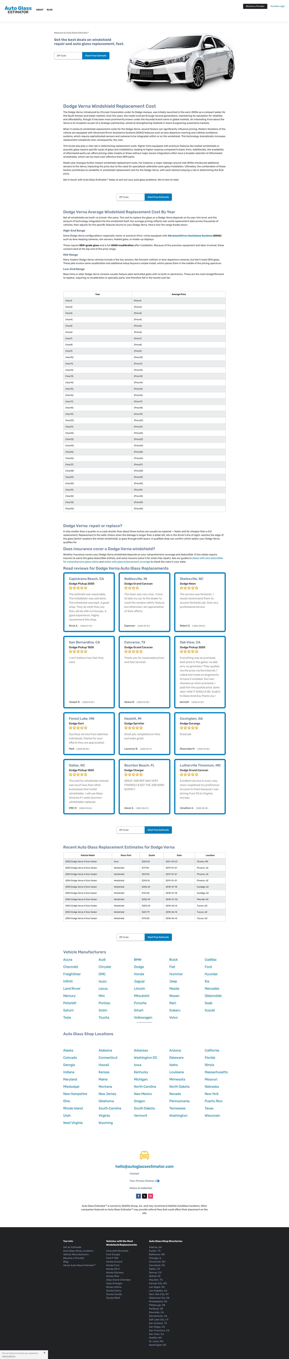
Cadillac (211, 960)
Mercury (69, 996)
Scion (103, 1010)
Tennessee (177, 1108)
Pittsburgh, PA (157, 1305)
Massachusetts (216, 1072)
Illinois (209, 1065)
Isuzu (103, 981)
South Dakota (144, 1108)
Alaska (68, 1050)
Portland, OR (156, 1308)
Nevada (175, 1094)
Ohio (66, 1101)
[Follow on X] (144, 1196)
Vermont (140, 1115)
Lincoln (139, 988)
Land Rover (71, 988)
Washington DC (145, 1058)
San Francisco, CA (159, 1330)
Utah (67, 1115)
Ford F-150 (112, 1258)
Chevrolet (70, 967)
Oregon (139, 1101)
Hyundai (211, 974)
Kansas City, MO (158, 1283)
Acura (67, 960)
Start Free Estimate (95, 55)
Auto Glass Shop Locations (78, 1250)
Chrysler (105, 967)
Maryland (70, 1079)
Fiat (172, 967)
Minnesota (177, 1079)
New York (212, 1094)
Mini (102, 996)
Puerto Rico (213, 1101)
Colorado (70, 1058)
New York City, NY (159, 1294)
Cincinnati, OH (157, 1261)
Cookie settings (8, 1356)
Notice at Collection (141, 1188)
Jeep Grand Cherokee (118, 1279)
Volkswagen (143, 1017)
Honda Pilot (112, 1276)
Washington (178, 1115)
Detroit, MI (154, 1276)
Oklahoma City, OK (159, 1297)
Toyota (104, 1017)
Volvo (173, 1017)
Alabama (105, 1050)
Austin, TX (154, 1250)
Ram (172, 1003)
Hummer (176, 974)
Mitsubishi (141, 996)
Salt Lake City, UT (158, 1319)
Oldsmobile (213, 996)
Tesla (67, 1017)
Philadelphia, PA (158, 1301)
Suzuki (210, 1010)
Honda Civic (113, 1265)
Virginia (104, 1115)
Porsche (140, 1003)
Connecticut (108, 1058)
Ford (208, 967)
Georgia (69, 1065)
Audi (102, 960)
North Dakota (179, 1087)
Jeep (173, 981)
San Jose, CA (156, 1334)
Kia (207, 981)
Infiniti (68, 981)
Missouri (211, 1079)
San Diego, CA (157, 1326)
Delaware (176, 1058)
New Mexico (143, 1094)
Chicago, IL (155, 1258)
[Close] (43, 1352)
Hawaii (104, 1065)
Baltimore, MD (157, 1254)
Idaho (173, 1065)
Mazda (174, 988)
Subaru (174, 1010)
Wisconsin (212, 1115)
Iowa (137, 1065)
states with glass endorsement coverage (127, 561)
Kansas (104, 1072)
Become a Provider (255, 6)
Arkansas (141, 1050)
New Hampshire (75, 1094)
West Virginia (73, 1123)
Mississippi (71, 1087)
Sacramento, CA (158, 1316)
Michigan (141, 1079)
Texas (209, 1108)
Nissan (174, 996)
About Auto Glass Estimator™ (79, 1265)
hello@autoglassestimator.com (144, 1166)
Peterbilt (69, 1003)
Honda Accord (114, 1261)
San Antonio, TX (158, 1323)
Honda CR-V (113, 1268)
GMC (102, 974)
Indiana (68, 1072)
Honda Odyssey (115, 1272)
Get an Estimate (72, 1247)
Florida (210, 1058)
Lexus (103, 988)
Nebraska (212, 1087)
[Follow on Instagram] (150, 1196)
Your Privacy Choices (142, 1180)
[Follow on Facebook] (138, 1196)
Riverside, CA (156, 1312)
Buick (173, 960)
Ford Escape (113, 1254)
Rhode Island (73, 1108)
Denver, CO (155, 1272)
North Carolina (145, 1087)
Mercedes (212, 988)
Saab (208, 1003)
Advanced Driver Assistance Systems (190, 235)
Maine (103, 1079)
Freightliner (72, 974)
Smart (138, 1010)
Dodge (139, 967)
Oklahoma (106, 1101)
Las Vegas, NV (157, 1287)
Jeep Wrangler (114, 1283)
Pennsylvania (179, 1101)
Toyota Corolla (114, 1294)
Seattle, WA (155, 1337)
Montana (105, 1087)
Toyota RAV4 (113, 1297)
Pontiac (104, 1003)
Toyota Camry (113, 1290)
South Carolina (110, 1108)
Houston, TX (156, 1279)
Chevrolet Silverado (117, 1250)
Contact (134, 1173)
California (212, 1050)
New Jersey (107, 1094)
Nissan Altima (113, 1287)
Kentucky (141, 1072)
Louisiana (176, 1072)
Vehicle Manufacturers (76, 1254)
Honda (139, 974)
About (40, 9)
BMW (137, 960)
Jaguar (139, 981)
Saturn (68, 1010)
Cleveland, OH (157, 1265)
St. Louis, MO (156, 1341)
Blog (50, 9)
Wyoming (106, 1123)
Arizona (175, 1050)
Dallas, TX (154, 1268)
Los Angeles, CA (158, 1290)
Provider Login (277, 6)
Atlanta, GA (155, 1247)
